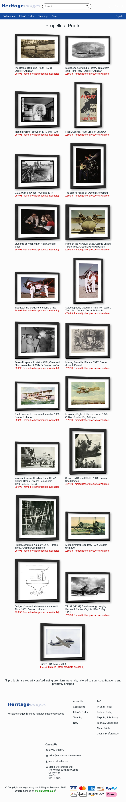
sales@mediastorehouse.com (65, 755)
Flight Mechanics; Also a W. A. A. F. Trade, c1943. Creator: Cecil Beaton (36, 546)
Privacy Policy (104, 706)
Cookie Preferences (108, 733)
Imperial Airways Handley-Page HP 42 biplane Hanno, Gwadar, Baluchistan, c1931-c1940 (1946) (35, 481)
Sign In (119, 16)
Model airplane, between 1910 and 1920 (36, 131)
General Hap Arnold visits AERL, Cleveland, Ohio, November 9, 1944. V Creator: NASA (37, 364)
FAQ (99, 701)
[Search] (87, 6)
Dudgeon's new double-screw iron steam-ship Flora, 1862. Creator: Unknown (87, 69)
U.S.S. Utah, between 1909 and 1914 (34, 192)
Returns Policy (105, 712)
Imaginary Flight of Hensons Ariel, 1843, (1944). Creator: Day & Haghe (86, 416)
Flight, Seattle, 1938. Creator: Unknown (85, 131)
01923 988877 (56, 749)
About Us (78, 701)
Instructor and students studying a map (35, 307)
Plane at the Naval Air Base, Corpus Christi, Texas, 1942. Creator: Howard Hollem (88, 245)
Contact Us (51, 744)
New (54, 16)
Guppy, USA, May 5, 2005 (53, 664)
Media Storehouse (45, 790)
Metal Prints (103, 728)
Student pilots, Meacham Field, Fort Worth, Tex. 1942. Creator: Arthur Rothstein (88, 309)
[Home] (21, 9)
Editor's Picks (26, 16)
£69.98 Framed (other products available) (37, 73)
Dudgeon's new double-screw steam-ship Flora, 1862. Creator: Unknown (37, 608)
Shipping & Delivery (107, 717)
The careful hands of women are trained (86, 192)
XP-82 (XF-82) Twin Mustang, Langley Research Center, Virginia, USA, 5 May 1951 (85, 609)
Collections (9, 16)
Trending (42, 16)
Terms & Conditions (107, 722)
